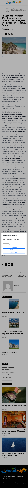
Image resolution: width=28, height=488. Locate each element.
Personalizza (14, 247)
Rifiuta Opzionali (14, 249)
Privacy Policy (13, 244)
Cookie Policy (6, 244)
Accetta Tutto (14, 252)
